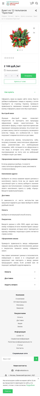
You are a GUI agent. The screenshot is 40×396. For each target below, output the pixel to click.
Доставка (20, 320)
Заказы (20, 326)
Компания (20, 295)
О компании (20, 299)
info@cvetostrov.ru (21, 370)
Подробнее (30, 385)
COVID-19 (20, 336)
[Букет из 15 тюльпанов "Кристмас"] (20, 38)
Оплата (20, 317)
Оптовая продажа (20, 302)
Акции (20, 323)
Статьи (20, 345)
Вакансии (20, 308)
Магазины (20, 305)
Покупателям (20, 313)
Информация (20, 332)
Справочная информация (20, 339)
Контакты (20, 348)
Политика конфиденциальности (20, 342)
